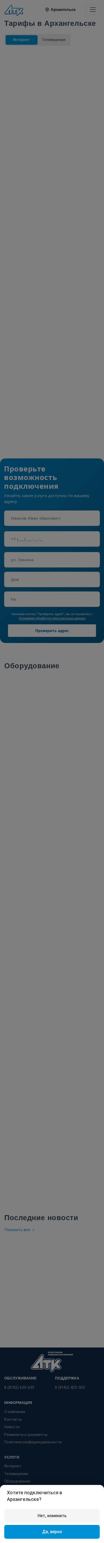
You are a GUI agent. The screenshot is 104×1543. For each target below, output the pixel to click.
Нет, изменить (52, 1515)
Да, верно (52, 1531)
